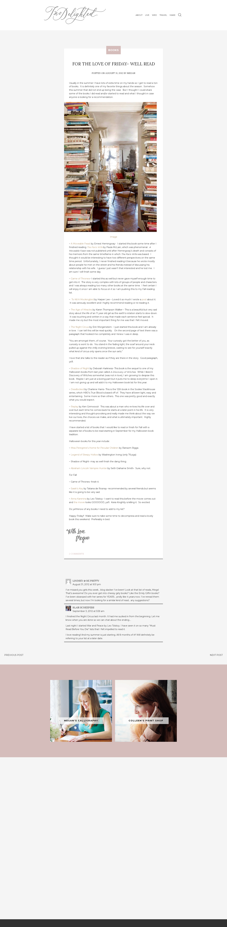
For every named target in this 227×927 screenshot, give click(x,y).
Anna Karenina (78, 498)
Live (147, 15)
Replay (74, 406)
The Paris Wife (95, 247)
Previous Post (13, 655)
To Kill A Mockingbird (82, 299)
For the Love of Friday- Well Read (113, 64)
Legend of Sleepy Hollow (84, 454)
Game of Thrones (80, 278)
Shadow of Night (80, 368)
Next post (216, 655)
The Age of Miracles (81, 309)
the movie (79, 502)
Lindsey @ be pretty (86, 580)
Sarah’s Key (77, 488)
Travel (163, 15)
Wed (154, 15)
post (144, 299)
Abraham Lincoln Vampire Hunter (89, 468)
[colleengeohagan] (146, 711)
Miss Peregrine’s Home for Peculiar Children (94, 447)
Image (113, 236)
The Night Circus (80, 327)
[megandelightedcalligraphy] (81, 711)
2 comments (76, 553)
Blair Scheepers (83, 607)
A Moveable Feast (80, 243)
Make (172, 15)
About (139, 15)
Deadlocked (77, 389)
